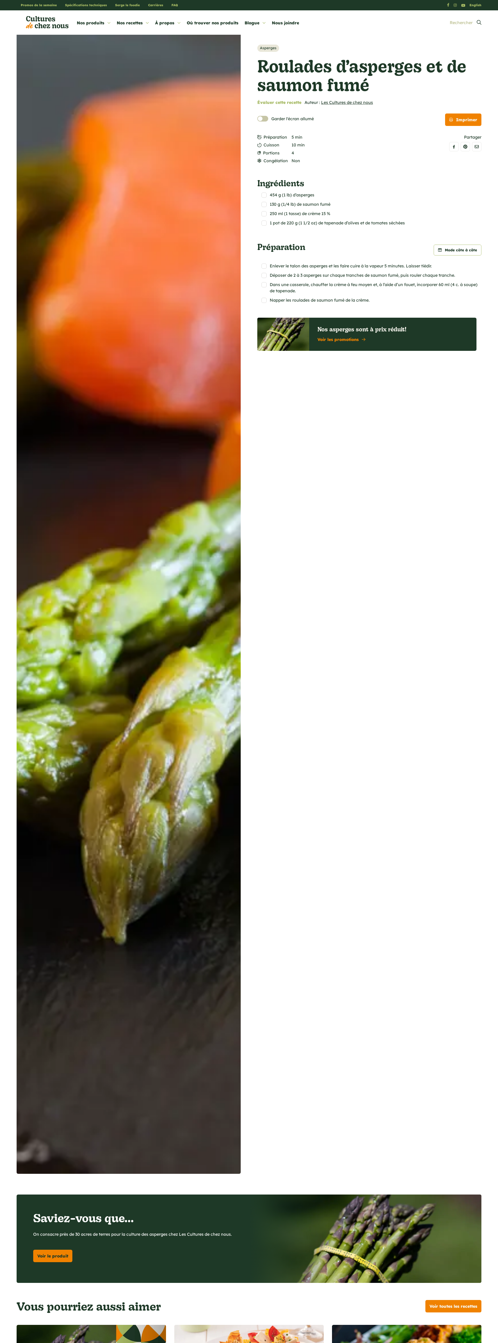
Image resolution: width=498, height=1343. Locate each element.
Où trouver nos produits (212, 22)
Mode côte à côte (461, 250)
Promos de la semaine (39, 5)
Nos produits (90, 22)
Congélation (276, 160)
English (475, 5)
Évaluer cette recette (279, 102)
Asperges (268, 48)
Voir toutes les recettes (453, 1306)
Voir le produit (52, 1256)
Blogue (252, 22)
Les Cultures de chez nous (347, 102)
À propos (164, 22)
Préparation (275, 137)
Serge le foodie (127, 5)
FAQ (174, 5)
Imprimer (466, 119)
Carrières (155, 5)
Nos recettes (130, 22)
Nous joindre (285, 22)
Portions (271, 152)
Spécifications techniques (86, 5)
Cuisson (271, 144)
